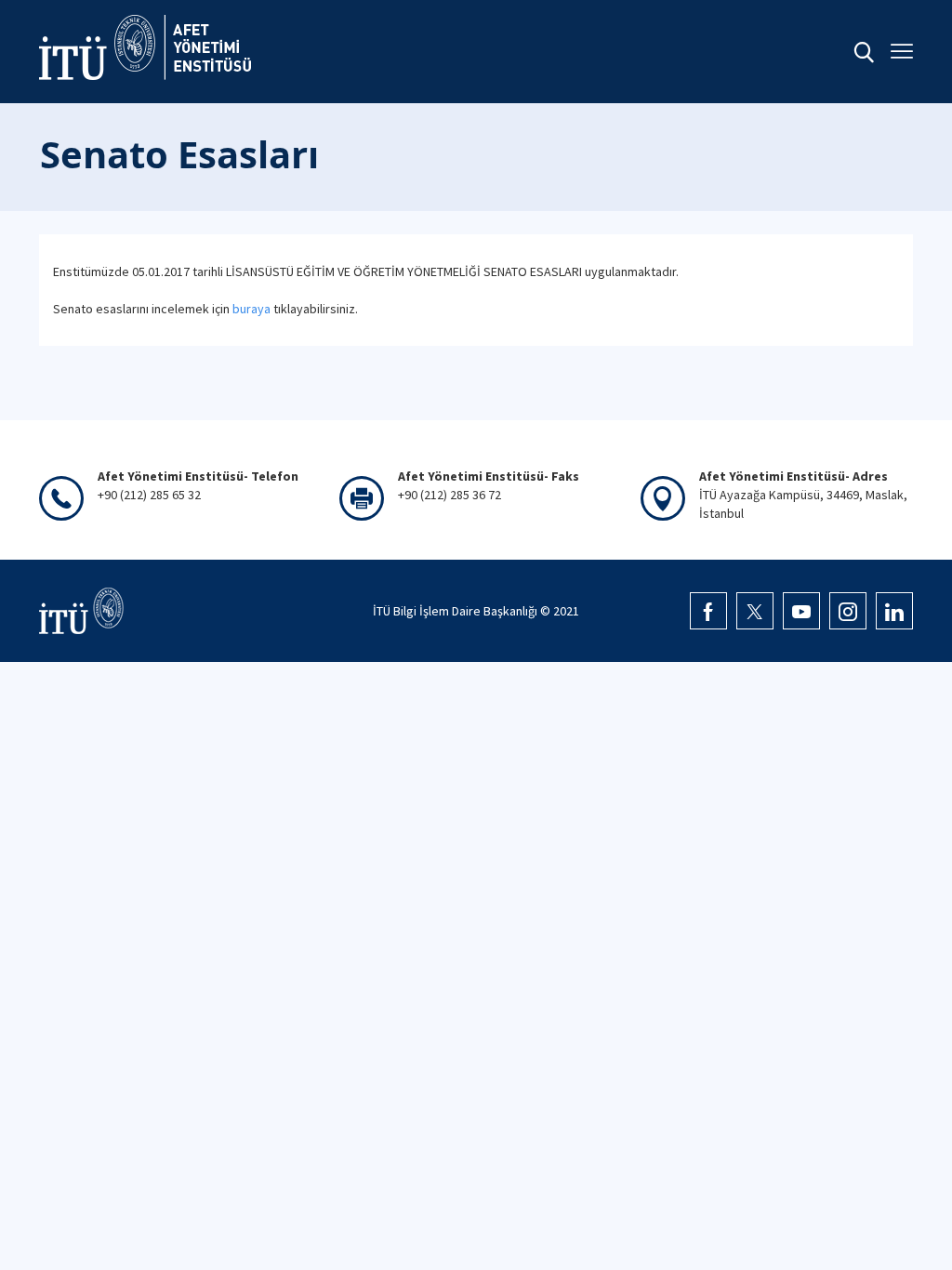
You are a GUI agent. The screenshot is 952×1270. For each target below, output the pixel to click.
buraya (251, 308)
